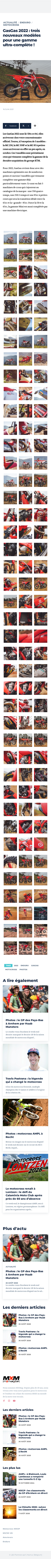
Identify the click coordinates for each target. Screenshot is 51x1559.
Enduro (25, 22)
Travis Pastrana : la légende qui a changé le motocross (24, 1080)
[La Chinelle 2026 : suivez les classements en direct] (9, 1512)
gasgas (35, 965)
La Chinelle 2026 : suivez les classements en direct (33, 1508)
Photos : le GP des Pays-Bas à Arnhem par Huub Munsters (24, 1023)
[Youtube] (14, 1401)
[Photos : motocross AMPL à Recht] (25, 1112)
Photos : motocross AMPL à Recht (33, 1349)
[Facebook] (4, 1401)
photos (23, 969)
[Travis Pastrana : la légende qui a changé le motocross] (25, 1057)
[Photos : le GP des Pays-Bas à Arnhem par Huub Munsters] (25, 999)
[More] (35, 126)
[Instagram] (9, 1401)
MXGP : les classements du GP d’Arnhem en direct (33, 1491)
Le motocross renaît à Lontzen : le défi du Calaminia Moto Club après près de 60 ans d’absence (24, 1193)
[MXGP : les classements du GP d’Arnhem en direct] (9, 1495)
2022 (16, 965)
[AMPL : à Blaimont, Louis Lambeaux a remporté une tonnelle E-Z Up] (9, 1479)
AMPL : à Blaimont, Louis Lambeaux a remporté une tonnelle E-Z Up (32, 1477)
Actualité (10, 22)
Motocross (11, 25)
